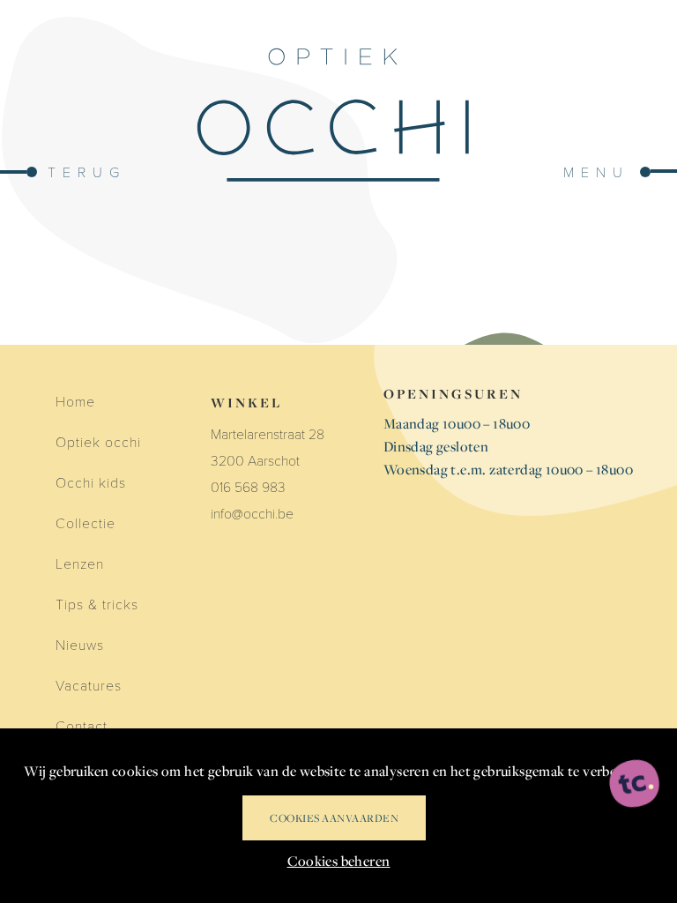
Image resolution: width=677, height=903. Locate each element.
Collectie (85, 522)
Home (75, 401)
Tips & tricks (97, 603)
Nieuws (80, 644)
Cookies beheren (339, 860)
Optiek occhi (98, 441)
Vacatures (89, 684)
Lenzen (80, 563)
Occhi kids (91, 482)
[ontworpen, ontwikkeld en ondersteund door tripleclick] (635, 785)
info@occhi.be (252, 513)
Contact (82, 725)
